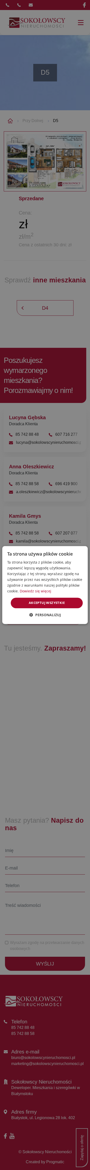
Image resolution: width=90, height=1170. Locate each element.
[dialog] (45, 585)
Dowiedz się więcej (35, 591)
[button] (45, 615)
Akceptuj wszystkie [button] (47, 603)
